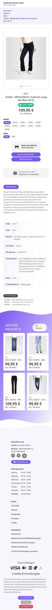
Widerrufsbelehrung (19, 547)
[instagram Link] (19, 456)
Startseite (15, 506)
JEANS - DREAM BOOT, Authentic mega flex (20, 18)
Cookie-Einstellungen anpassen (24, 551)
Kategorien (15, 514)
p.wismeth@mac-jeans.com (21, 304)
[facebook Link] (13, 456)
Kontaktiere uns (22, 462)
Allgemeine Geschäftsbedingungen (26, 538)
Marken (6, 13)
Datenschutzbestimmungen (23, 542)
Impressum (16, 534)
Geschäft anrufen (27, 154)
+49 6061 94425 (24, 445)
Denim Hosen (26, 284)
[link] (20, 4)
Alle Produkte (38, 327)
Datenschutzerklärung (12, 592)
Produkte (15, 518)
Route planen (27, 159)
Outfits (14, 523)
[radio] (7, 122)
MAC (5, 16)
